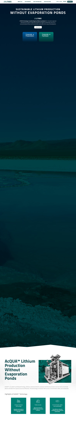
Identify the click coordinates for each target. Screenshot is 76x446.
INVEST (64, 1)
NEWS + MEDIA (59, 1)
